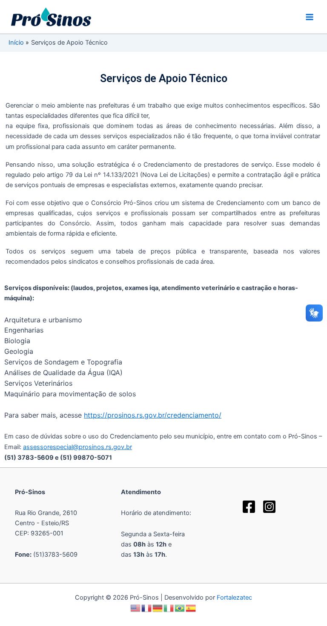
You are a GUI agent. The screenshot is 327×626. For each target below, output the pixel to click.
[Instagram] (269, 507)
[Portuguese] (180, 608)
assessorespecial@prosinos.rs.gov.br (77, 447)
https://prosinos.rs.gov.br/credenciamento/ (152, 415)
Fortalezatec (234, 597)
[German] (158, 608)
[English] (135, 608)
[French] (146, 608)
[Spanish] (191, 608)
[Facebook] (249, 507)
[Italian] (169, 608)
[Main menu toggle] (309, 17)
